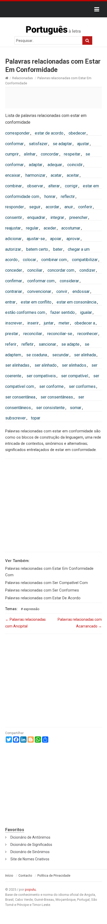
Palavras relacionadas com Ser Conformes (42, 590)
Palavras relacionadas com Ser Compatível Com (46, 582)
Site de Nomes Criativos (29, 859)
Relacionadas (22, 78)
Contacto (25, 875)
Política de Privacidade (53, 875)
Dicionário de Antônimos (30, 837)
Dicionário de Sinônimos (30, 852)
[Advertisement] (53, 97)
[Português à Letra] (53, 29)
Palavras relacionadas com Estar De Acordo (43, 598)
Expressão (31, 609)
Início (9, 875)
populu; (30, 889)
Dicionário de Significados (31, 844)
